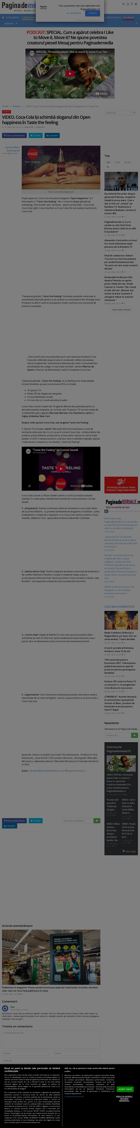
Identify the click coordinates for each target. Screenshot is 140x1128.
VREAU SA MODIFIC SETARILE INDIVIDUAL (124, 1098)
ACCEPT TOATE (125, 1089)
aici (21, 1111)
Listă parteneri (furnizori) (74, 1096)
